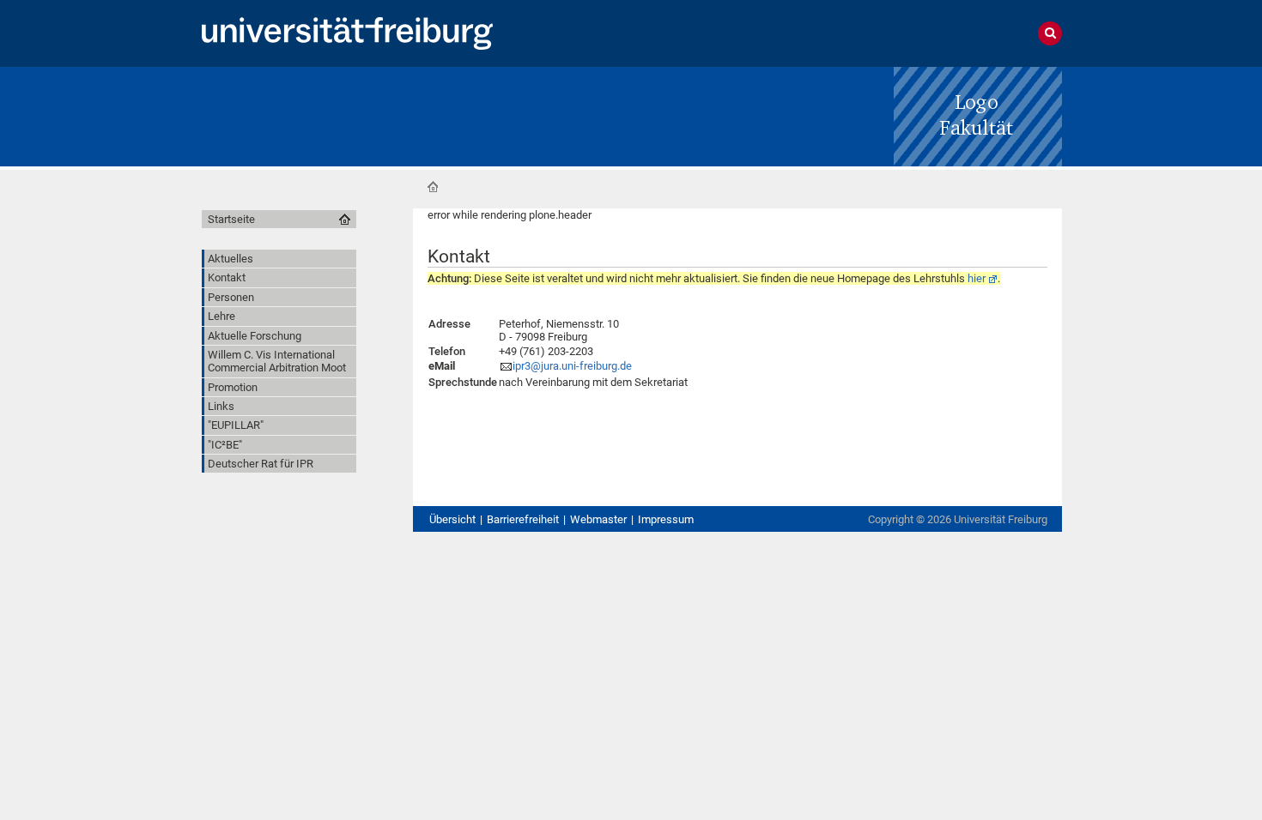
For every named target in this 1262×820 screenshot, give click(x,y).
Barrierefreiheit (523, 519)
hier (977, 278)
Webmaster (598, 519)
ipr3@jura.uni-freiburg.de (572, 365)
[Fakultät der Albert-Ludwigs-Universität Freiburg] (978, 115)
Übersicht (452, 519)
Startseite (433, 187)
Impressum (666, 519)
